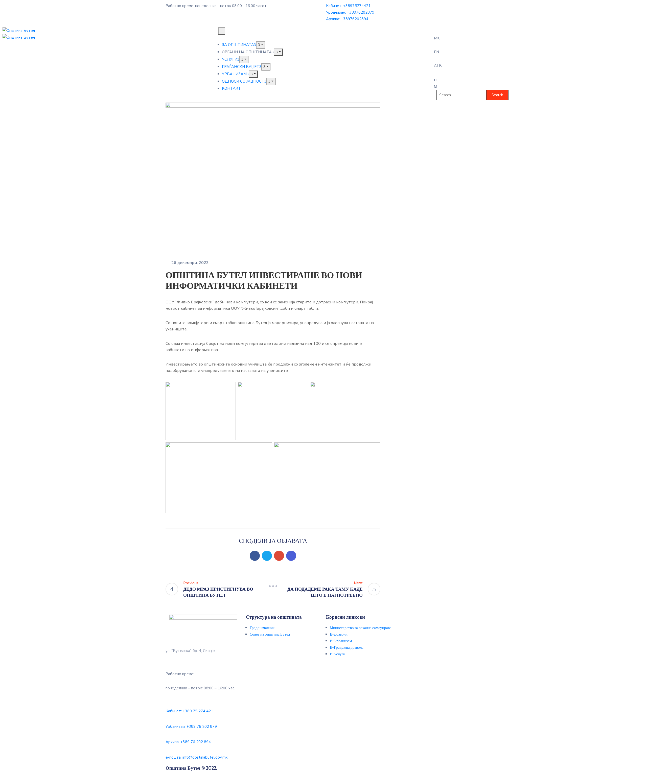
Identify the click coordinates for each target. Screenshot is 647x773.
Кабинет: (348, 5)
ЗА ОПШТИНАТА (238, 44)
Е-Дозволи (339, 634)
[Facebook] (255, 556)
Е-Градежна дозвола (346, 647)
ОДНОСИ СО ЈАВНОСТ (243, 81)
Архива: (347, 18)
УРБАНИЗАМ (234, 74)
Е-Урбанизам (341, 641)
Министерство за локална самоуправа (360, 627)
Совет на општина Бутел (270, 634)
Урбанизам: (350, 12)
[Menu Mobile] (221, 31)
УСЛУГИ (229, 59)
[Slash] (273, 586)
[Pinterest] (279, 556)
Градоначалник (262, 627)
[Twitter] (267, 556)
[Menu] (260, 45)
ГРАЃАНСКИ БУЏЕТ (240, 66)
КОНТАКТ (231, 88)
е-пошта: (196, 757)
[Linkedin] (291, 556)
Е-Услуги (337, 654)
